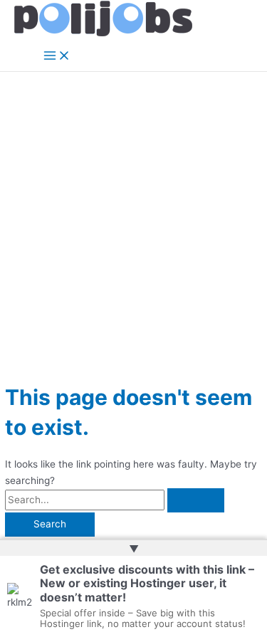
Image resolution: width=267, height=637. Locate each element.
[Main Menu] (57, 56)
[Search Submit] (195, 500)
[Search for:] (114, 499)
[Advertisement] (133, 212)
